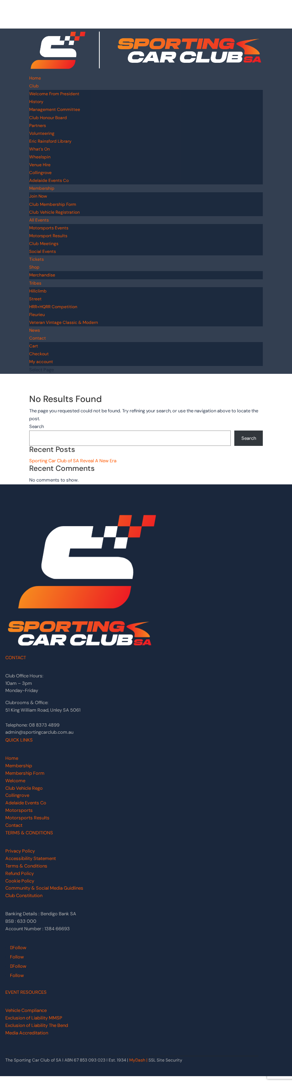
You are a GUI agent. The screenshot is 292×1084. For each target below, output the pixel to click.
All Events (39, 220)
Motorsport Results (48, 236)
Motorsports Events (48, 228)
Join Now (38, 196)
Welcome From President (54, 94)
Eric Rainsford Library (50, 141)
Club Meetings (43, 243)
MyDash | (138, 1060)
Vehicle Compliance (26, 1010)
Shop (34, 267)
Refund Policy (19, 873)
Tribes (35, 283)
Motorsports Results (27, 818)
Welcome (15, 781)
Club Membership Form (52, 204)
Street (35, 299)
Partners (37, 125)
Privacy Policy (20, 851)
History (36, 102)
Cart (33, 346)
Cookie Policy (19, 881)
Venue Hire (40, 165)
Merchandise (42, 275)
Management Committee (54, 109)
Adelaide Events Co (49, 180)
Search (36, 426)
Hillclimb (38, 291)
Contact (37, 338)
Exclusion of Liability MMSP (33, 1018)
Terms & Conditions (26, 866)
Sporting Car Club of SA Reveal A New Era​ (72, 461)
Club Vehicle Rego (24, 788)
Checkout (39, 354)
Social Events (42, 251)
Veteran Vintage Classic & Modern (63, 322)
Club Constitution (23, 895)
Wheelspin (40, 157)
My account (41, 362)
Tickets (36, 259)
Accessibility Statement (30, 858)
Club (34, 86)
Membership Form (25, 773)
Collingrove (40, 172)
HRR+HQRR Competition (53, 307)
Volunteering (41, 133)
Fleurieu (37, 314)
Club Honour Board (48, 118)
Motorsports (19, 810)
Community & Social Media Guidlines (44, 888)
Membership (41, 188)
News (34, 330)
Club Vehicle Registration (54, 212)
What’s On (39, 149)
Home (35, 78)
